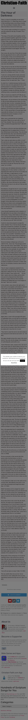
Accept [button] (22, 360)
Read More (14, 362)
